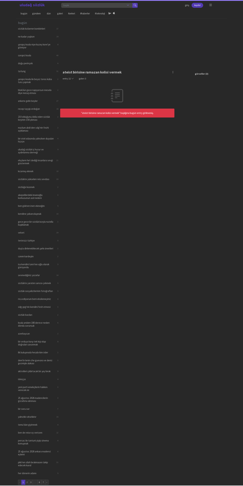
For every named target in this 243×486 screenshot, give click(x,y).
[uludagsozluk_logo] (32, 5)
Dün (49, 13)
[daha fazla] (211, 5)
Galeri (60, 13)
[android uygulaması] (110, 13)
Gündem (36, 13)
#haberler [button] (85, 13)
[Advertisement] (142, 41)
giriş (187, 5)
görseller (200, 73)
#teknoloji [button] (100, 13)
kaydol (197, 5)
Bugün (24, 13)
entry (67, 78)
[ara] (135, 5)
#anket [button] (71, 13)
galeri (82, 78)
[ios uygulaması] (114, 13)
